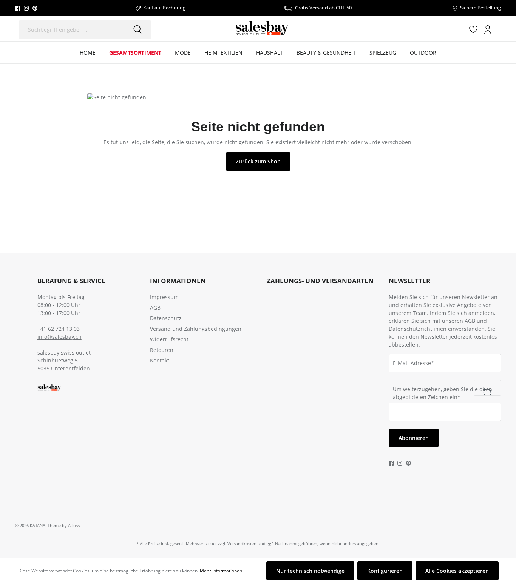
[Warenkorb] (498, 29)
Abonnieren (414, 437)
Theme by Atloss (64, 525)
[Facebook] (17, 8)
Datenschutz (166, 318)
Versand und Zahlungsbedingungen (195, 328)
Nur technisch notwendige (310, 570)
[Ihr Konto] (487, 29)
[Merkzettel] (473, 29)
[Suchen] (137, 29)
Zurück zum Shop (258, 161)
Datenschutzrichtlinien (417, 328)
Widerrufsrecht (169, 339)
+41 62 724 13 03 (58, 328)
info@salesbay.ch (59, 336)
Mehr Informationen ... (223, 571)
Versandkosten (241, 543)
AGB (155, 307)
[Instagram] (26, 8)
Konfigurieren (385, 570)
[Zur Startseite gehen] (262, 28)
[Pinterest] (34, 8)
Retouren (161, 349)
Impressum (164, 297)
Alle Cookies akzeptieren (457, 570)
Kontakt (159, 360)
